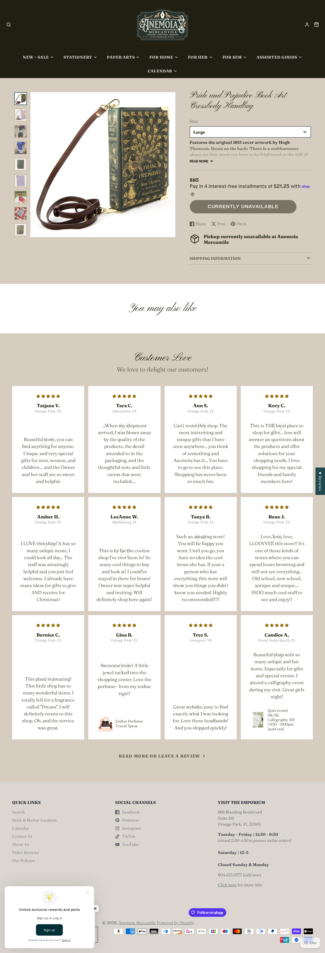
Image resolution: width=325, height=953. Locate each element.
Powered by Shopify (175, 922)
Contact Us (22, 836)
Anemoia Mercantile (137, 922)
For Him (232, 57)
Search (18, 811)
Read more (199, 161)
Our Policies (23, 860)
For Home (161, 57)
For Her (198, 57)
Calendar (160, 71)
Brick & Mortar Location (34, 820)
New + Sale (36, 57)
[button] (95, 908)
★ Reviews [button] (320, 481)
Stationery (78, 57)
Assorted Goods (276, 57)
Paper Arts (121, 57)
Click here (227, 884)
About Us (20, 844)
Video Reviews (25, 852)
